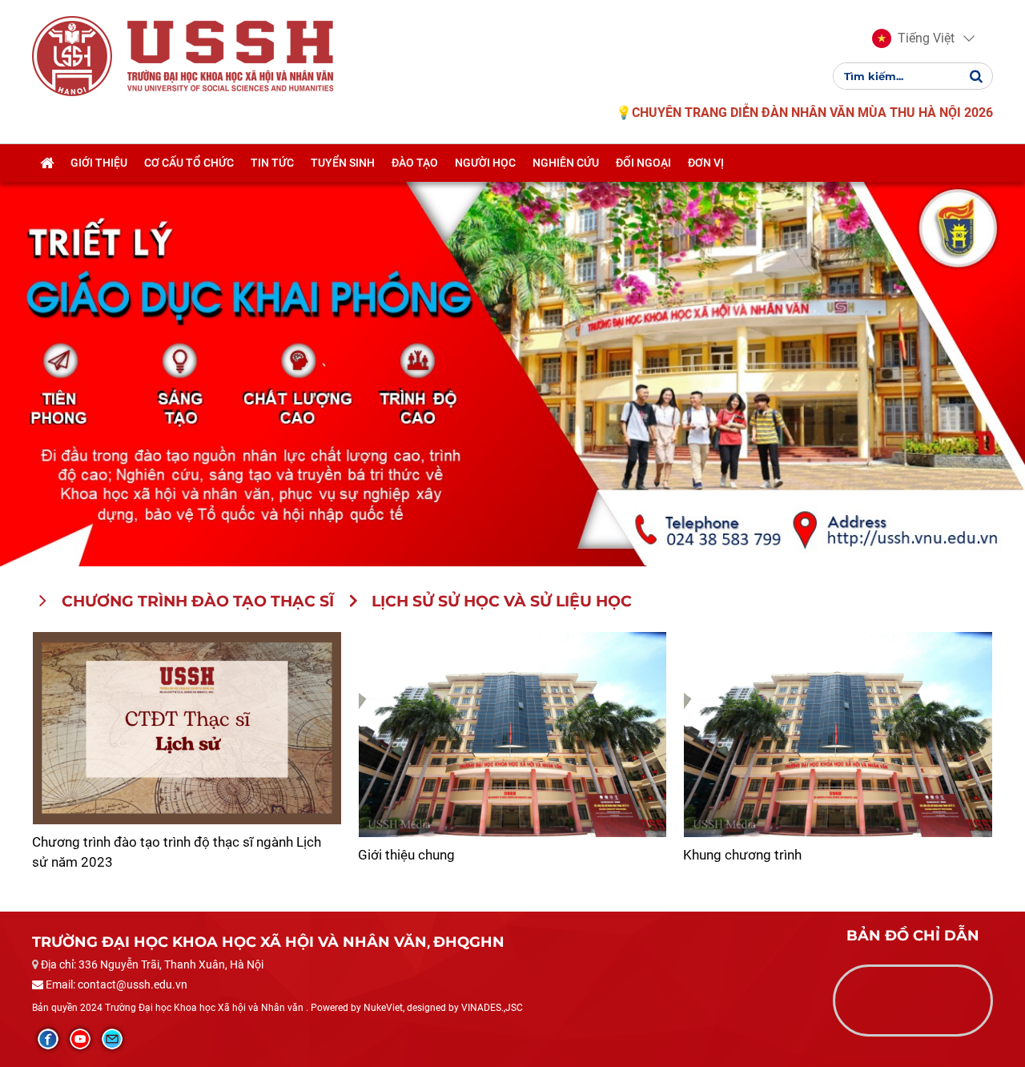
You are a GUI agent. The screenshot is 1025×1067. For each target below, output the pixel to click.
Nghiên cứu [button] (566, 162)
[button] (913, 38)
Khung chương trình (742, 855)
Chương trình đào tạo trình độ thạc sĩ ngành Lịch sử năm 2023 (176, 852)
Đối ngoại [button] (643, 162)
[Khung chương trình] (838, 735)
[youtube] (80, 1039)
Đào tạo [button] (415, 162)
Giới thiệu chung (406, 855)
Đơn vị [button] (706, 162)
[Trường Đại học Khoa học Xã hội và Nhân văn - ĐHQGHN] (72, 55)
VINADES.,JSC (492, 1007)
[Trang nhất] (47, 162)
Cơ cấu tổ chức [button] (189, 162)
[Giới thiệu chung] (513, 735)
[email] (112, 1039)
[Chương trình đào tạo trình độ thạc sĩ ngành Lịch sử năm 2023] (187, 728)
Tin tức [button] (272, 162)
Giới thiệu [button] (98, 162)
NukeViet (383, 1007)
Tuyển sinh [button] (343, 162)
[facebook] (48, 1039)
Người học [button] (485, 162)
